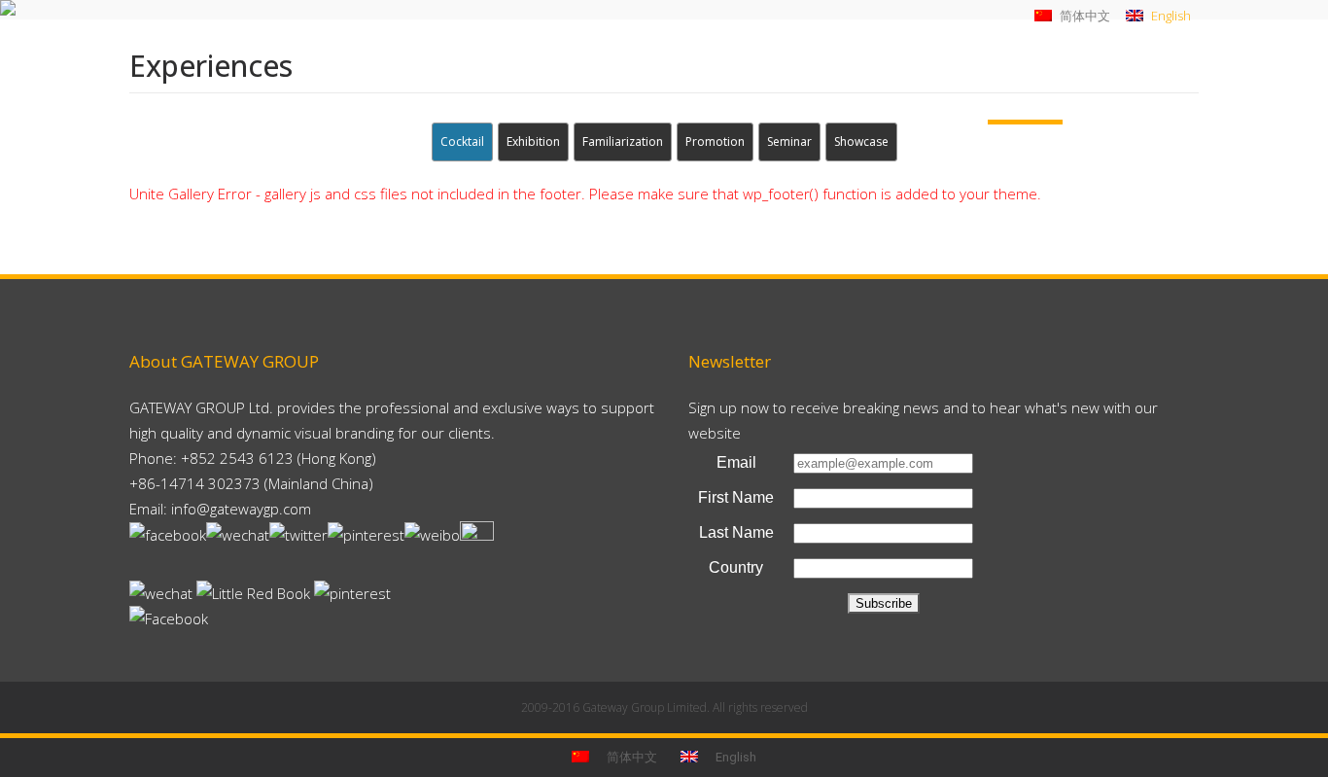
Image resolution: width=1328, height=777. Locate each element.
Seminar (789, 141)
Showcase (861, 141)
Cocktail (462, 141)
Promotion (715, 141)
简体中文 (1083, 15)
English (1169, 15)
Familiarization (622, 141)
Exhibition (533, 141)
